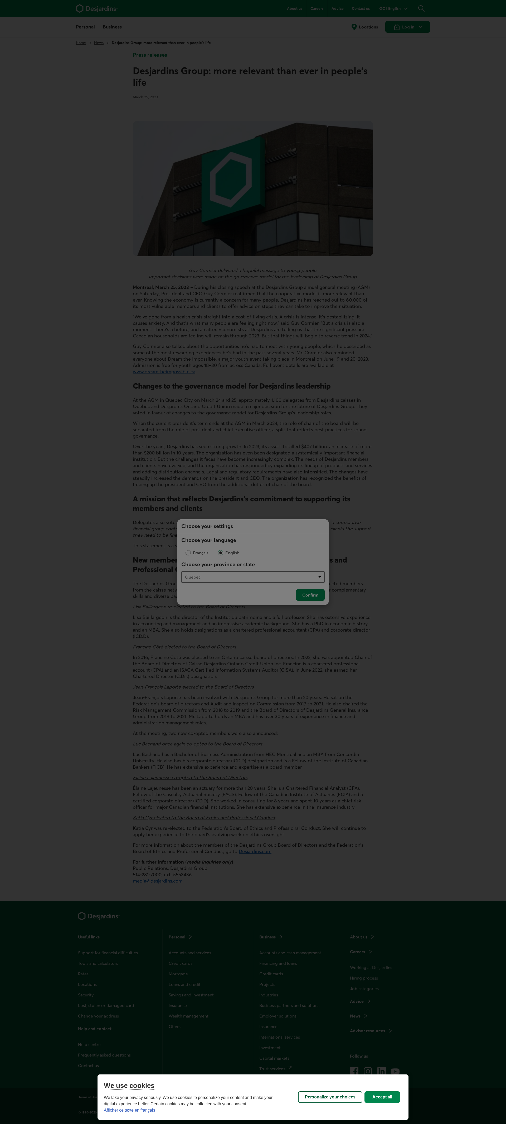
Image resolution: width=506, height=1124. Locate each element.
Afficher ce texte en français (129, 1110)
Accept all (382, 1097)
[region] (253, 1097)
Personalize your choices (330, 1097)
